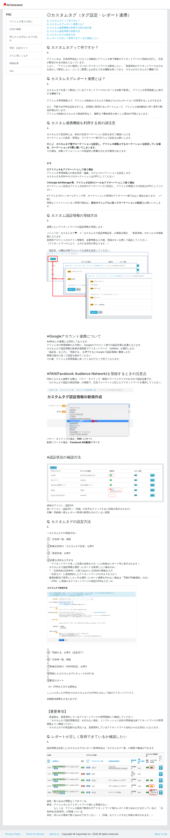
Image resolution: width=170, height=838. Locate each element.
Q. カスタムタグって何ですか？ (63, 20)
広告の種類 (15, 29)
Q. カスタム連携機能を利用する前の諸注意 (69, 27)
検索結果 (14, 63)
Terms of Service (35, 834)
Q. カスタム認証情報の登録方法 (63, 31)
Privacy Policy (13, 834)
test (11, 70)
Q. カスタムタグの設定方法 (61, 34)
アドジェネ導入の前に (21, 21)
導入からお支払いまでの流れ (23, 38)
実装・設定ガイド (18, 47)
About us (54, 834)
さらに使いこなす (18, 55)
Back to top (161, 834)
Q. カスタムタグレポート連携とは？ (66, 24)
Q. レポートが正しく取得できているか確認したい (73, 38)
